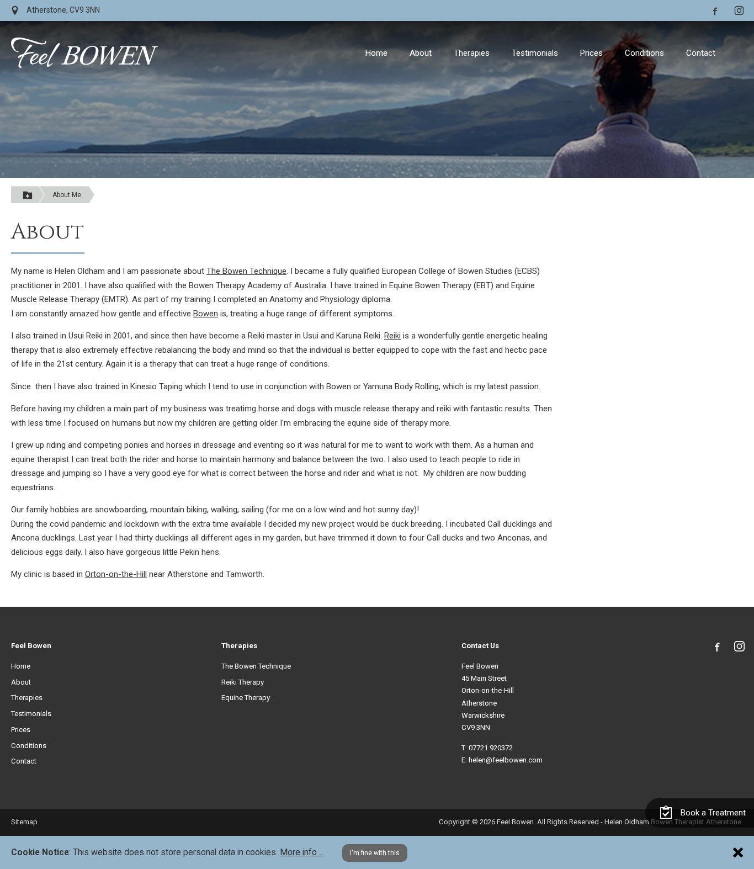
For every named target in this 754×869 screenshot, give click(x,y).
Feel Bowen (31, 646)
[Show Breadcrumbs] (27, 194)
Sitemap (24, 822)
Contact (700, 53)
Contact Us (480, 646)
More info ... (302, 852)
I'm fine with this (375, 853)
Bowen (205, 314)
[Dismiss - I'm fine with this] (738, 852)
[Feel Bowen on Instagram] (739, 10)
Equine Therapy (245, 697)
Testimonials (535, 53)
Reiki (392, 336)
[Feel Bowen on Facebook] (714, 10)
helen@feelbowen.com (506, 760)
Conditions (644, 53)
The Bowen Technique (246, 271)
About (421, 53)
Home (376, 53)
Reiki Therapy (242, 682)
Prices (591, 53)
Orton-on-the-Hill (116, 574)
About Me (66, 195)
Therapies (472, 53)
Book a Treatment (712, 813)
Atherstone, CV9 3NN (62, 10)
